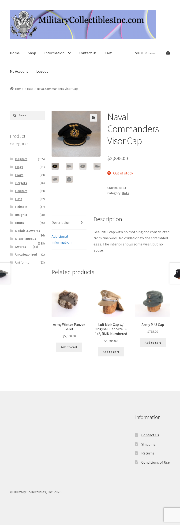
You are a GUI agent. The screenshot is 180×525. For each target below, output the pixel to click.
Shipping (148, 444)
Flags (19, 167)
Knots (19, 223)
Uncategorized (26, 254)
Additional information (61, 239)
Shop (32, 53)
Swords (20, 247)
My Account (19, 71)
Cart (108, 53)
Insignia (21, 215)
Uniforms (22, 262)
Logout (42, 71)
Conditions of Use (155, 462)
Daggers (21, 159)
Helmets (21, 207)
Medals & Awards (27, 231)
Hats (30, 89)
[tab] (69, 223)
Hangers (21, 191)
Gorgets (21, 183)
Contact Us (88, 53)
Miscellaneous (25, 239)
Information (54, 53)
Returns (147, 453)
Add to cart (69, 347)
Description (61, 222)
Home (15, 53)
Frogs (19, 175)
